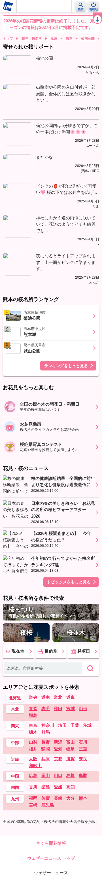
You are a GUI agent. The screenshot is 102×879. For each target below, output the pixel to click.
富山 (70, 742)
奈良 (83, 758)
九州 (53, 39)
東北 (15, 709)
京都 (58, 758)
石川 (83, 742)
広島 (33, 775)
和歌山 (35, 765)
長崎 (58, 798)
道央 (33, 697)
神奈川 (47, 725)
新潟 (58, 742)
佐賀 (45, 798)
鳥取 (83, 775)
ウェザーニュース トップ (51, 858)
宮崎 (33, 804)
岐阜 (70, 748)
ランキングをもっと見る (66, 365)
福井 (33, 748)
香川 (33, 786)
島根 (70, 775)
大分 (70, 798)
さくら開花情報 (51, 843)
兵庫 (45, 758)
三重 (83, 748)
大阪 (33, 758)
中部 (15, 742)
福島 (33, 715)
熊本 (69, 39)
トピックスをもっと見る (69, 582)
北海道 (15, 698)
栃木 (33, 732)
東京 (33, 725)
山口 (58, 775)
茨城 (87, 725)
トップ (8, 39)
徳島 (45, 786)
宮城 (70, 708)
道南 (45, 697)
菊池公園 (88, 39)
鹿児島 (47, 804)
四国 (15, 787)
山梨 (33, 742)
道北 (58, 697)
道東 (70, 697)
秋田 (58, 708)
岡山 (45, 775)
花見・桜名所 (32, 39)
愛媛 (58, 786)
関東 (15, 726)
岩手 (45, 708)
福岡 (33, 798)
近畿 (15, 759)
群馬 (45, 732)
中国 (15, 776)
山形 (83, 708)
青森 (33, 708)
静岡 (45, 748)
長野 (45, 742)
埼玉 (62, 725)
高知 (70, 786)
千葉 (75, 725)
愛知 (58, 748)
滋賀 (70, 758)
